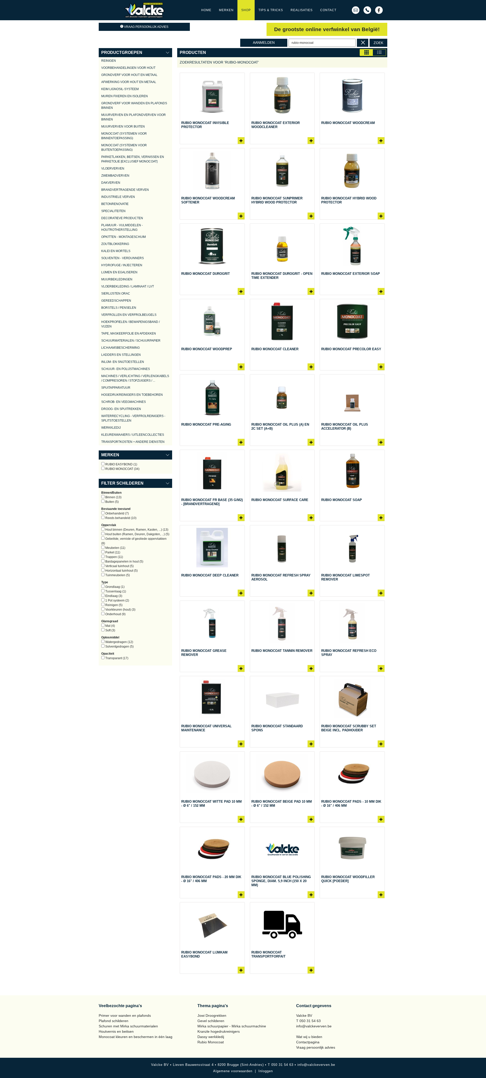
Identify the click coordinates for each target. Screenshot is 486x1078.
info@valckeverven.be (314, 1026)
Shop (246, 10)
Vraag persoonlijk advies (146, 27)
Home (206, 10)
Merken (226, 10)
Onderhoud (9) (115, 614)
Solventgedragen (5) (119, 646)
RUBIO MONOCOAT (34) (122, 469)
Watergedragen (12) (119, 642)
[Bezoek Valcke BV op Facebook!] (379, 10)
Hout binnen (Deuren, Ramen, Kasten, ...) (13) (136, 529)
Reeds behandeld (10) (120, 518)
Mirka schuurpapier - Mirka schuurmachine (231, 1026)
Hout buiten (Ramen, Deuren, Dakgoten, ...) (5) (137, 534)
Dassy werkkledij (210, 1037)
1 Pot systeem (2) (117, 600)
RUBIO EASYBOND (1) (121, 464)
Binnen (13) (113, 497)
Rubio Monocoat (210, 1042)
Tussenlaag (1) (115, 591)
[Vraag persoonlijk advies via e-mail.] (355, 10)
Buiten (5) (112, 502)
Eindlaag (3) (113, 596)
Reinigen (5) (114, 605)
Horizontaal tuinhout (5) (121, 570)
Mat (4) (110, 626)
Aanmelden (264, 42)
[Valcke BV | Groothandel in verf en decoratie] (144, 10)
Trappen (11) (114, 557)
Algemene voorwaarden (232, 1071)
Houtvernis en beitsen (116, 1031)
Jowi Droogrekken (211, 1015)
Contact (328, 10)
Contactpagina (307, 1042)
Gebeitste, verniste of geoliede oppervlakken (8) (134, 541)
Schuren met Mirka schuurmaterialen (128, 1026)
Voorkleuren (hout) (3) (120, 609)
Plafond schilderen (113, 1021)
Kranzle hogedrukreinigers (218, 1031)
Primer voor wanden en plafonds (125, 1015)
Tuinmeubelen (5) (117, 575)
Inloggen (265, 1071)
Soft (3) (110, 630)
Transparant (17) (116, 658)
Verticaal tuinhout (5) (119, 566)
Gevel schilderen (210, 1021)
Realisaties (302, 10)
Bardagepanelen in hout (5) (124, 561)
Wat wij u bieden (309, 1037)
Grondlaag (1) (115, 587)
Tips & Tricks (270, 10)
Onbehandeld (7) (117, 513)
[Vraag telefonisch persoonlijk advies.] (367, 10)
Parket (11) (112, 552)
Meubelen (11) (115, 548)
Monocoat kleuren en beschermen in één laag (135, 1037)
